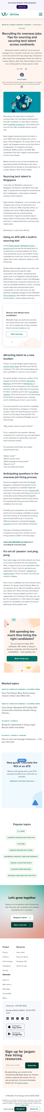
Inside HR (5, 25)
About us (6, 980)
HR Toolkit (5, 721)
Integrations (7, 966)
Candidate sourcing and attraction (21, 837)
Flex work (21, 844)
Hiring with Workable (17, 689)
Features (6, 957)
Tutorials (14, 721)
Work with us (7, 984)
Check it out (22, 7)
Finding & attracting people (21, 863)
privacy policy (22, 1083)
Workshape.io (29, 384)
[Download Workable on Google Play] (15, 1034)
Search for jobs (21, 966)
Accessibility (7, 994)
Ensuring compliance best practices (22, 875)
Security (5, 970)
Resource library (22, 957)
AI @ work (21, 831)
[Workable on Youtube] (17, 1019)
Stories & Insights (16, 25)
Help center (20, 952)
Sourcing (22, 735)
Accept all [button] (20, 1109)
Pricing (5, 952)
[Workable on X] (22, 1019)
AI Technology (7, 961)
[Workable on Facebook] (12, 1019)
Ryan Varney (22, 79)
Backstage (6, 989)
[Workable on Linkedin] (7, 1019)
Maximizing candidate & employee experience (21, 856)
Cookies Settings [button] (8, 1109)
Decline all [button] (34, 1109)
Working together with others (21, 850)
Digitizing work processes (21, 869)
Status (5, 998)
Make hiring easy (22, 658)
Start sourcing (16, 334)
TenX (5, 202)
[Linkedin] (21, 86)
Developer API (21, 961)
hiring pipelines (9, 295)
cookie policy (25, 1105)
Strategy (27, 25)
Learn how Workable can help (15, 542)
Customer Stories (33, 689)
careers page (34, 490)
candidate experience (16, 124)
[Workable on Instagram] (27, 1019)
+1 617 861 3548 (20, 1006)
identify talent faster (11, 366)
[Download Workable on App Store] (15, 1027)
